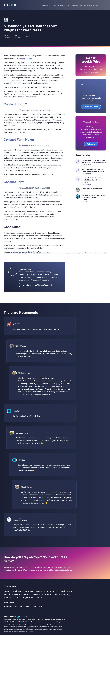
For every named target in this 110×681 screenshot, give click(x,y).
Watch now (91, 144)
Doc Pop (83, 191)
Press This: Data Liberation (91, 189)
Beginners (28, 591)
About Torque (8, 606)
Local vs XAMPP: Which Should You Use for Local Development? (93, 161)
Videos (40, 597)
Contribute (19, 606)
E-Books (7, 594)
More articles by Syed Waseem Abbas (35, 285)
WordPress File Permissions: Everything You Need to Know (92, 170)
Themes (7, 597)
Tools (16, 597)
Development (66, 591)
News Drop (46, 594)
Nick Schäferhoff (86, 164)
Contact (27, 606)
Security (66, 594)
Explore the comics (91, 107)
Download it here (25, 58)
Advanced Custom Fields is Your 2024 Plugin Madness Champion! (93, 197)
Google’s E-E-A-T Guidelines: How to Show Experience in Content (92, 180)
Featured (27, 594)
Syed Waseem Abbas (15, 20)
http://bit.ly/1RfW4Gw (21, 530)
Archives (17, 591)
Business (39, 591)
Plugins (56, 594)
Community (7, 37)
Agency (7, 591)
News (35, 594)
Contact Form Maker (19, 139)
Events (17, 594)
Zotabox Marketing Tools (20, 520)
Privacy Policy (37, 606)
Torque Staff (85, 201)
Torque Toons (27, 597)
